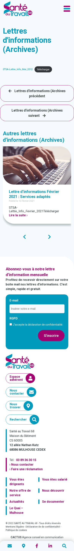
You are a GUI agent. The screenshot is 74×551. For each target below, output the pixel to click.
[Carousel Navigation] (37, 236)
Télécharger (43, 69)
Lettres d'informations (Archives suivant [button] (37, 112)
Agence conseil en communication (37, 537)
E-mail (14, 300)
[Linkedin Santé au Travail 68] (50, 546)
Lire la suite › (18, 215)
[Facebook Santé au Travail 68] (36, 546)
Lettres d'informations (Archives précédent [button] (39, 93)
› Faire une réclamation (26, 469)
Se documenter (53, 501)
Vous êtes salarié (54, 479)
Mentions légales (15, 526)
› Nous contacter (21, 464)
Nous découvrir (53, 490)
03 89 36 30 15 (26, 460)
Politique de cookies (16, 530)
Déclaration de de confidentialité (43, 526)
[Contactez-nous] (10, 546)
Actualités (16, 501)
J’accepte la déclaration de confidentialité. (38, 324)
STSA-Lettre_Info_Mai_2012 (18, 69)
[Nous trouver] (23, 546)
